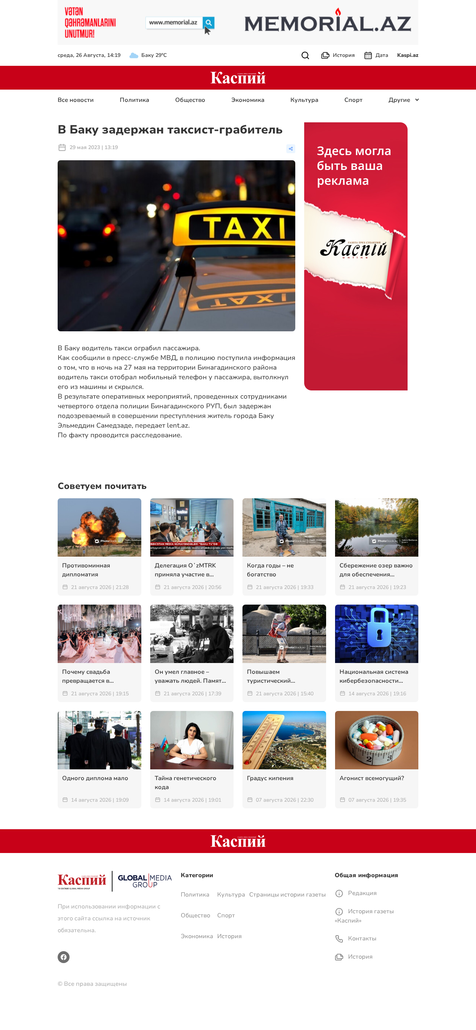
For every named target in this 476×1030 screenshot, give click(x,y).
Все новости (76, 100)
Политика (134, 100)
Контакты (361, 938)
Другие (399, 100)
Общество (190, 100)
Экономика (247, 100)
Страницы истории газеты (287, 895)
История (344, 55)
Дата (382, 55)
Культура (304, 100)
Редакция (362, 893)
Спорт (353, 100)
